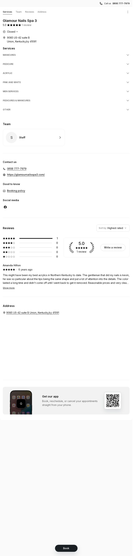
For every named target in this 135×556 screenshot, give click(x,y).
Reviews (29, 12)
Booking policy (16, 190)
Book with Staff (34, 137)
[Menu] (127, 11)
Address (42, 12)
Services (7, 12)
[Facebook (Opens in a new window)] (5, 207)
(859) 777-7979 (121, 3)
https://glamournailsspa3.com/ (26, 174)
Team (19, 12)
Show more (9, 288)
